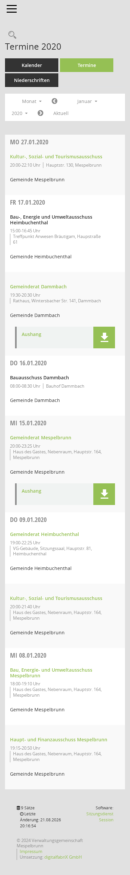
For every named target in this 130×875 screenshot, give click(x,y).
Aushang (31, 334)
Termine (87, 65)
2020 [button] (18, 113)
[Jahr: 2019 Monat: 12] (54, 101)
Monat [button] (30, 101)
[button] (104, 337)
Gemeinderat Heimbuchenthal (44, 534)
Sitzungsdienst (99, 817)
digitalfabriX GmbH (63, 857)
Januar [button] (85, 101)
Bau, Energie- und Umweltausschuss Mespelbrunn (51, 673)
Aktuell (61, 113)
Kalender (32, 65)
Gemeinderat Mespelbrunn (40, 437)
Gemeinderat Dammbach (38, 286)
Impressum (31, 851)
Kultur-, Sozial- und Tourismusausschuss (56, 156)
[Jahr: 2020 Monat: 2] (40, 113)
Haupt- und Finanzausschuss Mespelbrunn (58, 739)
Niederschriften (32, 80)
